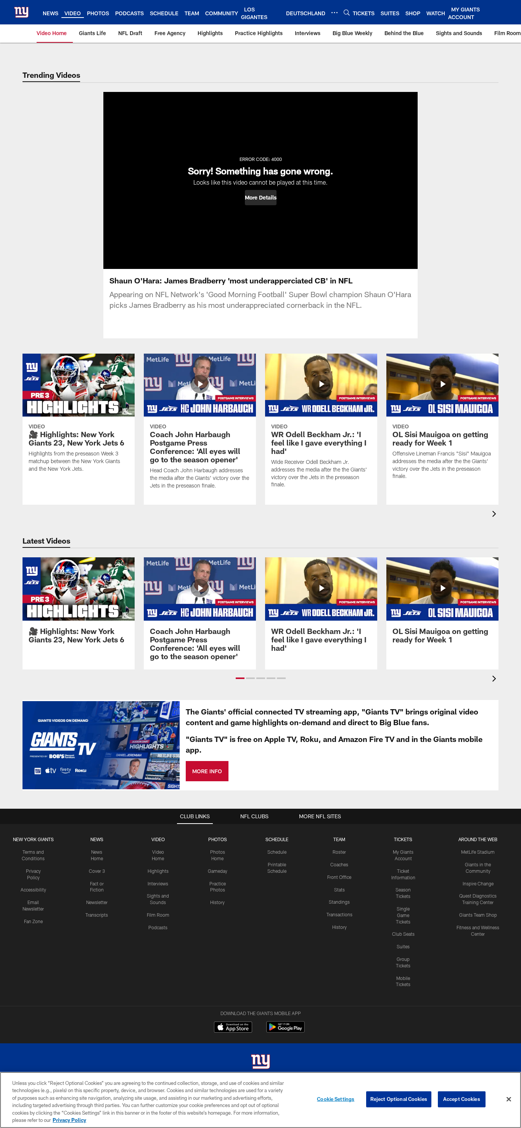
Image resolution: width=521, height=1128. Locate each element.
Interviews (158, 883)
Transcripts (96, 914)
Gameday (217, 871)
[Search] (347, 12)
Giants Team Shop (478, 914)
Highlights (158, 871)
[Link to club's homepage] (21, 12)
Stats (339, 889)
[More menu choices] (334, 13)
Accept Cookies (461, 1099)
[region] (260, 1100)
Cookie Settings (335, 1099)
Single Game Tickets (403, 915)
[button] (261, 197)
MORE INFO (207, 771)
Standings (339, 901)
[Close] (508, 1099)
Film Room (158, 914)
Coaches (339, 864)
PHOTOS (217, 839)
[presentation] (495, 515)
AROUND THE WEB (477, 839)
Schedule (276, 851)
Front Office (339, 877)
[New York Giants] (260, 1062)
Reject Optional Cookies (398, 1099)
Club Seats (403, 934)
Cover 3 (97, 871)
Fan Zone (33, 921)
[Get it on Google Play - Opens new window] (285, 1031)
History (217, 902)
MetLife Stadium (478, 851)
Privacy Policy (69, 1120)
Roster (339, 851)
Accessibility (33, 889)
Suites (403, 946)
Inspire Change (478, 883)
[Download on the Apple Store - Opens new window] (233, 1028)
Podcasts (157, 927)
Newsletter (97, 902)
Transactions (339, 914)
